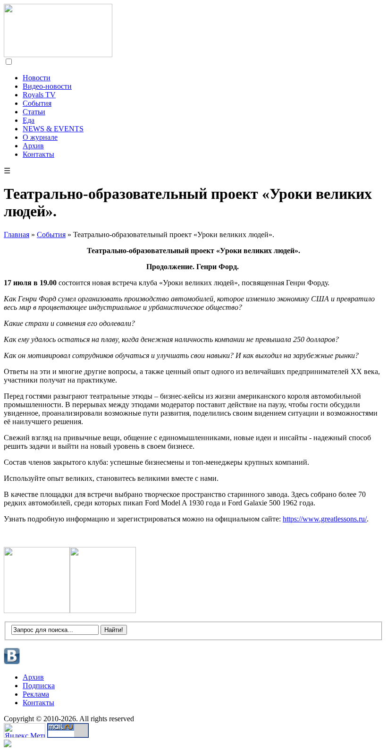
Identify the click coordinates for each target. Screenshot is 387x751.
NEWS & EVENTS (53, 129)
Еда (28, 120)
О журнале (40, 137)
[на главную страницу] (58, 55)
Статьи (34, 112)
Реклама (36, 694)
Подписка (39, 686)
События (37, 103)
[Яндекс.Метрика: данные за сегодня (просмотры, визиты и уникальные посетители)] (24, 730)
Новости (36, 78)
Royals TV (39, 95)
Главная (16, 234)
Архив (33, 146)
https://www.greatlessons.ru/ (325, 519)
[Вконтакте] (12, 663)
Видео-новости (47, 86)
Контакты (38, 154)
